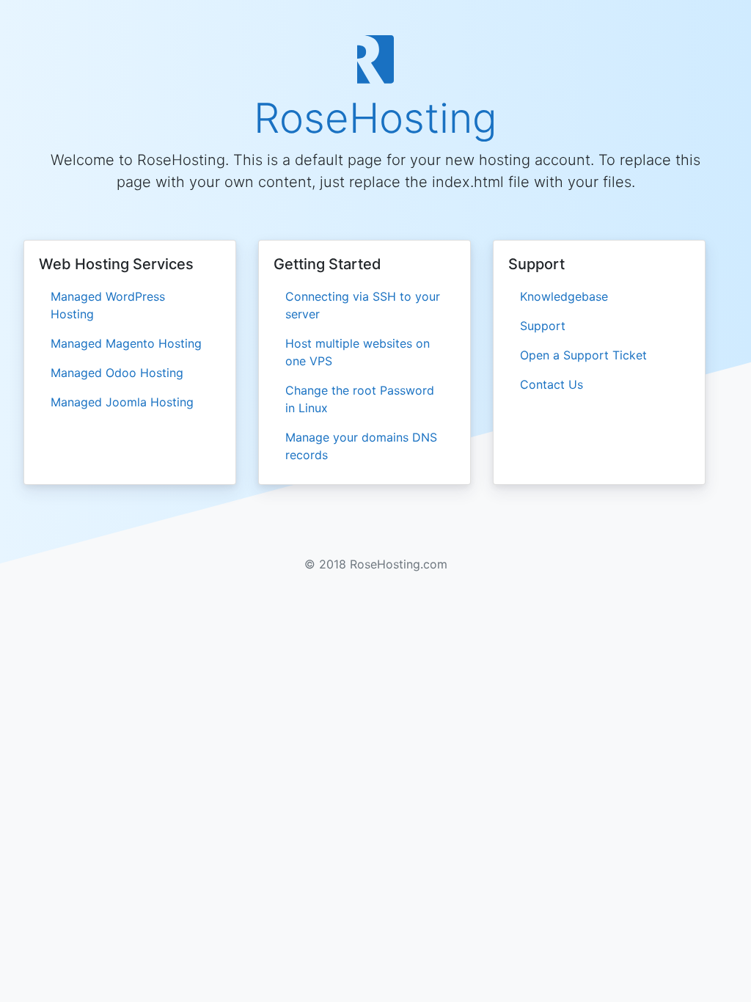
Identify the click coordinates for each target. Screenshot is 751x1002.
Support (542, 325)
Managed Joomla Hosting (122, 402)
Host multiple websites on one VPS (357, 352)
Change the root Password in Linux (359, 399)
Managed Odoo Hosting (117, 372)
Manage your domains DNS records (361, 446)
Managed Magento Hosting (126, 343)
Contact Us (551, 384)
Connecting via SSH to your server (362, 305)
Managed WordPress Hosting (108, 305)
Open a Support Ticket (583, 355)
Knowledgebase (564, 296)
